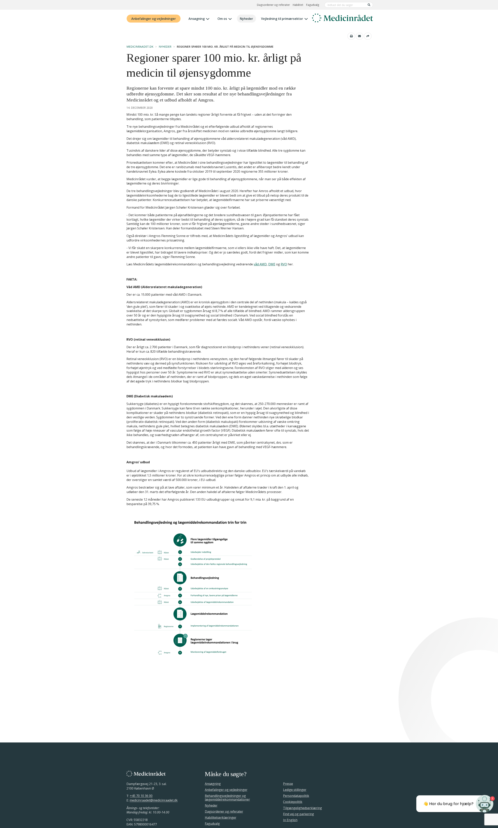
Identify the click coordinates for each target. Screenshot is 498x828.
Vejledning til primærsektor (282, 19)
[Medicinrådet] (342, 19)
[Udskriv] (351, 36)
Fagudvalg (312, 5)
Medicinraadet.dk (139, 46)
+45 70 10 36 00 (141, 796)
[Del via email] (359, 36)
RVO (284, 264)
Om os (222, 19)
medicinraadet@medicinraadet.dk (154, 800)
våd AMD (260, 264)
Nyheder (246, 19)
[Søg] (369, 4)
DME (271, 264)
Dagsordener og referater (273, 5)
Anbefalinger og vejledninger (153, 19)
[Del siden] (368, 36)
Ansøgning (197, 19)
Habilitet (298, 5)
